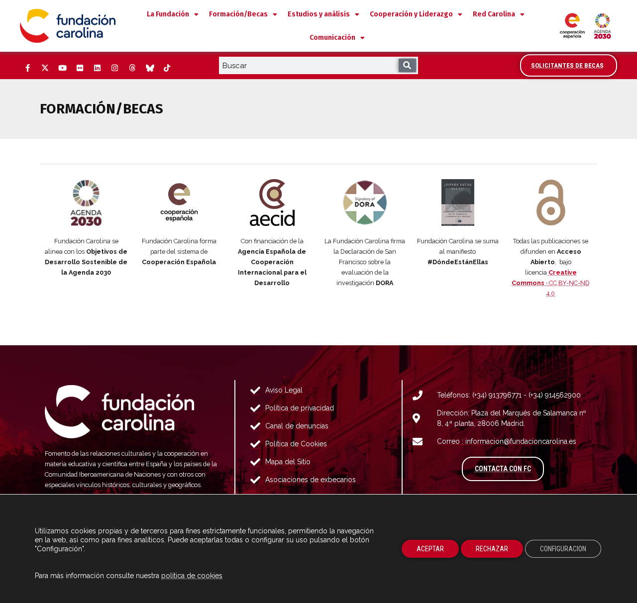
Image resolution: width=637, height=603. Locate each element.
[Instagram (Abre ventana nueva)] (114, 68)
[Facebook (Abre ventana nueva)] (27, 68)
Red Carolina (494, 14)
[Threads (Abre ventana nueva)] (131, 68)
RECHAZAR (492, 549)
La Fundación (168, 14)
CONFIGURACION (563, 549)
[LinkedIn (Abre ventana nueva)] (97, 68)
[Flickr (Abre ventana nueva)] (79, 68)
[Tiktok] (166, 68)
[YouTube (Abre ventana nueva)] (62, 68)
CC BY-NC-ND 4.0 (551, 283)
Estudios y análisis (319, 14)
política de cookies (191, 576)
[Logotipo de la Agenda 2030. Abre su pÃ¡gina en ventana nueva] (86, 202)
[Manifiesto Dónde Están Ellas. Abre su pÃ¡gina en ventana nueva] (458, 202)
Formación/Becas (238, 14)
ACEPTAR (430, 549)
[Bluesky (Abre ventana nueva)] (149, 68)
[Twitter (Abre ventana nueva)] (44, 68)
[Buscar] (407, 65)
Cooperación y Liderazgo (411, 14)
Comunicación (332, 37)
